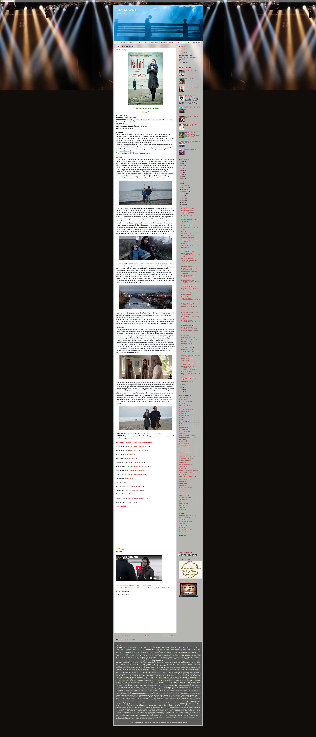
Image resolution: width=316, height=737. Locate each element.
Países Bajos (121, 702)
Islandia (149, 692)
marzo (183, 204)
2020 (181, 174)
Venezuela (167, 715)
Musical (125, 698)
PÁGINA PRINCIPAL (121, 42)
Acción (174, 647)
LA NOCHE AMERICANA (185, 461)
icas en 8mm (135, 486)
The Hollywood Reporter (136, 498)
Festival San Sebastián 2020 (128, 680)
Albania (134, 649)
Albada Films (128, 649)
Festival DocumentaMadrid (131, 674)
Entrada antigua (169, 636)
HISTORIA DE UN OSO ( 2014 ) (189, 219)
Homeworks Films (129, 690)
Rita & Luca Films (119, 709)
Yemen (122, 718)
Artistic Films (174, 651)
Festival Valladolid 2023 (126, 685)
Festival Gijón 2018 (147, 675)
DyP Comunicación (171, 661)
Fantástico (123, 666)
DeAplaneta (171, 658)
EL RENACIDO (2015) (187, 371)
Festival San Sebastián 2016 (141, 679)
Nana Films (131, 698)
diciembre (184, 185)
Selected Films (196, 709)
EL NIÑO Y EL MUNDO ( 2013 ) (189, 312)
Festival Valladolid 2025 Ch (184, 685)
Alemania (140, 649)
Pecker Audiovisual (181, 702)
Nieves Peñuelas (157, 698)
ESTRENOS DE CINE (184, 445)
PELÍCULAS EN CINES (151, 42)
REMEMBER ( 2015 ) (186, 266)
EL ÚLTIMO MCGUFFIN (185, 498)
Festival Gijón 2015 (194, 674)
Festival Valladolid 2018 (167, 684)
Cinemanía (136, 462)
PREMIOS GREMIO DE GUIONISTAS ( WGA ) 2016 (189, 328)
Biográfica (146, 654)
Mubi (198, 696)
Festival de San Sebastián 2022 (151, 672)
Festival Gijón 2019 (159, 675)
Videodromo (129, 478)
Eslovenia (129, 664)
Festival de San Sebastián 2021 (131, 672)
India (151, 690)
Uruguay (149, 715)
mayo (183, 200)
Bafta (168, 652)
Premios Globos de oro (137, 705)
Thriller (163, 714)
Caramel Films (125, 587)
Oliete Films (151, 700)
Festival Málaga (126, 677)
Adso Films (181, 647)
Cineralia (132, 494)
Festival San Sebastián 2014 (190, 677)
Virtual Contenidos (139, 717)
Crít (130, 486)
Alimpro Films (159, 649)
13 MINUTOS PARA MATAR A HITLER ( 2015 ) (189, 261)
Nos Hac (138, 450)
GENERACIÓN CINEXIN (185, 451)
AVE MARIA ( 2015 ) (186, 233)
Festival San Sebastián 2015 (123, 679)
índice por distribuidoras (182, 690)
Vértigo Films (119, 717)
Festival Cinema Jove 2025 (164, 670)
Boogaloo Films (160, 654)
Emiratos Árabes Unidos (174, 662)
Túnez (191, 714)
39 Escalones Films (132, 647)
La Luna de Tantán (161, 693)
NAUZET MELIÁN (183, 525)
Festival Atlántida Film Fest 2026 (166, 669)
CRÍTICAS (140, 42)
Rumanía (147, 709)
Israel (155, 692)
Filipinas (141, 687)
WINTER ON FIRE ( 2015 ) (188, 237)
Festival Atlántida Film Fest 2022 (188, 667)
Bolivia (153, 654)
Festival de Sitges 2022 (188, 672)
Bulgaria (117, 655)
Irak (123, 692)
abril (183, 202)
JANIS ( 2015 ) (185, 264)
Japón (167, 692)
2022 (181, 170)
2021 (181, 172)
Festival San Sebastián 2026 (182, 680)
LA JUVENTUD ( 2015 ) (187, 358)
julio (183, 196)
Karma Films (180, 692)
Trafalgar (178, 714)
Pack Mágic (187, 700)
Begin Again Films (186, 652)
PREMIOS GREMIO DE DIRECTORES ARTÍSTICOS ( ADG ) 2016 (189, 378)
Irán (167, 587)
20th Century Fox (120, 647)
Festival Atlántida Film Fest (154, 666)
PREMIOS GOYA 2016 (187, 349)
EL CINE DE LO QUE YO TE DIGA (187, 437)
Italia (161, 692)
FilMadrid (153, 687)
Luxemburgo (143, 695)
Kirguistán (198, 692)
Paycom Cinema (171, 702)
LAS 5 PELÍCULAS (183, 463)
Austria (129, 652)
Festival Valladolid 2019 (182, 684)
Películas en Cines (121, 704)
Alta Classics (166, 649)
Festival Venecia (122, 687)
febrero (184, 206)
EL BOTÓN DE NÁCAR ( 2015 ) (189, 330)
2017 (181, 181)
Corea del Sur (190, 657)
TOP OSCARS (182, 486)
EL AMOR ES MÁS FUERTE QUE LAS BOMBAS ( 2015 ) (190, 269)
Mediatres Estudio (151, 696)
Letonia (197, 693)
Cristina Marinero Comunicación (130, 658)
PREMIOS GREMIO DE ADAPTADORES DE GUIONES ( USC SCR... (190, 281)
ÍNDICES (131, 42)
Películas (170, 587)
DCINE (180, 423)
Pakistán (130, 702)
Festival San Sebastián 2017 (159, 679)
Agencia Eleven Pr (120, 649)
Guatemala (192, 689)
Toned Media (171, 714)
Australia (122, 652)
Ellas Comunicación (151, 662)
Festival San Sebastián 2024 (147, 680)
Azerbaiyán (157, 652)
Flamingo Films (195, 687)
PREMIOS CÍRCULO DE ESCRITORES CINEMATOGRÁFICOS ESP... (189, 368)
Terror (156, 714)
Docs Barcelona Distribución (136, 661)
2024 (181, 165)
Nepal (144, 698)
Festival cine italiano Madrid (122, 671)
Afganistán (198, 647)
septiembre (185, 191)
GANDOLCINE (182, 449)
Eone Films (190, 662)
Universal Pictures (138, 715)
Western (191, 717)
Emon (183, 662)
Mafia (174, 695)
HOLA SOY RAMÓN (184, 455)
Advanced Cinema (191, 647)
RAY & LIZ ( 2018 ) (190, 78)
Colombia (136, 657)
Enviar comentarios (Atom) (130, 639)
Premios (182, 704)
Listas (122, 695)
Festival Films (171, 674)
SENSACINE (182, 527)
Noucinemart (186, 698)
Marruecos (122, 696)
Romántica (127, 709)
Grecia (179, 689)
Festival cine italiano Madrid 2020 (137, 671)
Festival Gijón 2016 (121, 675)
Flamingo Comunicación (185, 687)
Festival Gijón (182, 674)
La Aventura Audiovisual (138, 693)
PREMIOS (188, 42)
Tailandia (181, 712)
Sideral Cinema (151, 710)
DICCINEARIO (182, 433)
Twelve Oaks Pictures (120, 715)
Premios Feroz (196, 704)
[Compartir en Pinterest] (150, 585)
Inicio (147, 636)
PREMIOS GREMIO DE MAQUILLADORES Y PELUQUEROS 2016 (187, 277)
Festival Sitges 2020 (151, 682)
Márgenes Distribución (190, 695)
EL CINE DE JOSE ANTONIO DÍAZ (188, 435)
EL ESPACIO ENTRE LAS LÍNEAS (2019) (192, 125)
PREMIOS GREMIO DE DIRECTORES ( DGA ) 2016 (189, 346)
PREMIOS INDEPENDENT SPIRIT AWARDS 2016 (190, 216)
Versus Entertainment (184, 715)
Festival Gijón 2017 (134, 675)
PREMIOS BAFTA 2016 (187, 325)
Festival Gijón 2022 (181, 675)
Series (127, 710)
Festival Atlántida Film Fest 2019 (137, 667)
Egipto (184, 661)
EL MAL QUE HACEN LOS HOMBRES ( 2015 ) (188, 304)
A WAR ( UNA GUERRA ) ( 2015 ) (190, 245)
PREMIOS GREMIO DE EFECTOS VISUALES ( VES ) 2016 (190, 363)
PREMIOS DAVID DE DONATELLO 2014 (190, 96)
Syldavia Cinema (172, 712)
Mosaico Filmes (184, 696)
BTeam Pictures (194, 654)
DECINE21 (181, 425)
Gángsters (144, 689)
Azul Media (163, 652)
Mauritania (136, 696)
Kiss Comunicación (121, 693)
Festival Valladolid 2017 (152, 684)
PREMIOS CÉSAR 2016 (187, 225)
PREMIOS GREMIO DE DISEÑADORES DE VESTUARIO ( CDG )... (190, 255)
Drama (131, 587)
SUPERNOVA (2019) (190, 70)
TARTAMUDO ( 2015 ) (187, 221)
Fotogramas (131, 458)
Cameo (134, 655)
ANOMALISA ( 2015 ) (186, 314)
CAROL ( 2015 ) (185, 361)
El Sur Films (190, 661)
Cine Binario (193, 655)
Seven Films (133, 710)
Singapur (159, 710)
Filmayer (165, 687)
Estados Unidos (146, 664)
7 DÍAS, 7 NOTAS (183, 397)
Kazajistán (189, 692)
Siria (164, 710)
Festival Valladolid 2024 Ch (155, 685)
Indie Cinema (196, 690)
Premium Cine (184, 705)
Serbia (121, 710)
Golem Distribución (160, 689)
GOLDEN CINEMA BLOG (185, 453)
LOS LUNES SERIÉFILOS (185, 464)
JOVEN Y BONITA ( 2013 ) (192, 87)
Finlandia (176, 687)
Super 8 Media (140, 712)
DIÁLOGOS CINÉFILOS (185, 431)
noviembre (185, 187)
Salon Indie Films (162, 709)
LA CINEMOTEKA (183, 503)
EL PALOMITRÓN (183, 441)
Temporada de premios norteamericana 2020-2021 (138, 714)
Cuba (156, 658)
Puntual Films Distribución (128, 707)
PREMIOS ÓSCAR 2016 (187, 208)
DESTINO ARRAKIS (184, 429)
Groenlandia (186, 688)
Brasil (185, 654)
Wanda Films (168, 717)
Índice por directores (171, 690)
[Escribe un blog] (145, 585)
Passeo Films (162, 702)
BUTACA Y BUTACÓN (184, 405)
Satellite (170, 709)
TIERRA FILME (182, 482)
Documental (147, 661)
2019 (181, 176)
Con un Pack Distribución (162, 657)
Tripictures (184, 714)
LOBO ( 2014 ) (185, 243)
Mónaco (172, 696)
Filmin (169, 687)
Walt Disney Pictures (157, 717)
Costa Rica (120, 658)
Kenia (193, 692)
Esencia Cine (131, 454)
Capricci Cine (148, 655)
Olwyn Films (158, 699)
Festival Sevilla (195, 680)
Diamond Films (181, 658)
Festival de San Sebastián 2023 (171, 672)
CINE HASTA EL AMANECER (186, 409)
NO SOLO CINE (183, 468)
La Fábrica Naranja (152, 693)
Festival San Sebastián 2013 (173, 677)
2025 (181, 163)
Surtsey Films (161, 712)
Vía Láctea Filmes (129, 717)
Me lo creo (142, 696)
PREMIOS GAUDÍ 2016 (187, 382)
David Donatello (162, 658)
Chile (169, 655)
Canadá (140, 655)
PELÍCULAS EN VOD (167, 42)
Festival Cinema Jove (151, 671)
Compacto (152, 657)
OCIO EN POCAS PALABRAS (186, 472)
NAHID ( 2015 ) (185, 335)
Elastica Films (126, 662)
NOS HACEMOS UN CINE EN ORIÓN (188, 470)
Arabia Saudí (138, 651)
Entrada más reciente (123, 636)
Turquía (196, 714)
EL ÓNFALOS (182, 439)
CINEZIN (181, 419)
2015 (181, 387)
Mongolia (177, 696)
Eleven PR (143, 662)
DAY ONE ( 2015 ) (186, 231)
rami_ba (169, 722)
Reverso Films (183, 707)
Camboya (130, 655)
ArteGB (167, 651)
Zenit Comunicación (143, 718)
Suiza (125, 712)
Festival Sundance (163, 682)
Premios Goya (152, 705)
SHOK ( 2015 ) (185, 223)
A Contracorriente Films (145, 647)
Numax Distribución (133, 700)
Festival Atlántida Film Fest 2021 (172, 667)
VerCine (174, 715)
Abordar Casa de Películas (162, 647)
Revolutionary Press (192, 707)
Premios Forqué (123, 705)
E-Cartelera (135, 490)
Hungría (144, 690)
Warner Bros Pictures (180, 717)
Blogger (185, 722)
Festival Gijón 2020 (170, 675)
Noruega (177, 698)
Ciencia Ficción (184, 655)
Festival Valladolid (147, 587)
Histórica (122, 690)
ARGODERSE (182, 403)
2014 (181, 389)
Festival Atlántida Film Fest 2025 (150, 669)
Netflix (149, 698)
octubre (184, 189)
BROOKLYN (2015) (186, 294)
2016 (181, 183)
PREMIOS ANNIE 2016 (187, 343)
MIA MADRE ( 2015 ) (186, 341)
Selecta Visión (186, 709)
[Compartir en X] (147, 585)
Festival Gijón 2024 (190, 675)
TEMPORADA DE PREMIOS (186, 529)
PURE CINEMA (182, 474)
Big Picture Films (139, 654)
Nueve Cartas (124, 700)
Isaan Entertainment (142, 692)
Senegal (117, 710)
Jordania (173, 692)
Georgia (151, 689)
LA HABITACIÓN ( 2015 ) (187, 292)
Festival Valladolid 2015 (159, 587)
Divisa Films (125, 661)
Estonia (156, 664)
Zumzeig (150, 718)
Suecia (119, 712)
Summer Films (132, 712)
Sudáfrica (198, 710)
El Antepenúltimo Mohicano (138, 466)
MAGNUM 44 (182, 507)
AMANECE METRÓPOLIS (185, 401)
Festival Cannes (138, 587)
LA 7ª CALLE (182, 501)
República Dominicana (173, 707)
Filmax (158, 687)
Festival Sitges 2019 (137, 682)
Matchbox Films (129, 696)
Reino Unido (139, 707)
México (158, 696)
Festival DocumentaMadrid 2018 (145, 674)
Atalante (180, 651)
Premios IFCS (163, 705)
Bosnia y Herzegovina (177, 654)
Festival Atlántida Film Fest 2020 (154, 667)
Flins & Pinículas (119, 689)
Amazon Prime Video (176, 649)
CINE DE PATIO (183, 407)
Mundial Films (118, 698)
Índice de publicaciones (159, 690)
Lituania (128, 695)
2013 (181, 391)
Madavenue (159, 695)
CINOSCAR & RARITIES (185, 421)
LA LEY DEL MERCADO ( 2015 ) (189, 339)
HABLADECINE (183, 500)
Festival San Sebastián (156, 677)
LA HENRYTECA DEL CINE (186, 459)
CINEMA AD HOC (183, 413)
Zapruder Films (135, 718)
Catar (165, 655)
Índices (190, 690)
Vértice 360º (194, 715)
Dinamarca (190, 658)
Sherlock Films (141, 710)
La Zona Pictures (183, 693)
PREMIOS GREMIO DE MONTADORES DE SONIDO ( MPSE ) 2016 (189, 212)
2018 (181, 178)
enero (183, 384)
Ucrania (129, 715)
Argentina (160, 651)
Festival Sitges (123, 682)
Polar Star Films (160, 704)
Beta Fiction (124, 654)
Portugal (174, 704)
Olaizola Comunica (143, 699)
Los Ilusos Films (135, 695)
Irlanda (133, 692)
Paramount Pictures (151, 702)
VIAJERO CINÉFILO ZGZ (185, 487)
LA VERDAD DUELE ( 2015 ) (188, 337)
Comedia (143, 657)
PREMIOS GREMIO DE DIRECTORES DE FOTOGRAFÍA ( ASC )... (190, 322)
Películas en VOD (135, 704)
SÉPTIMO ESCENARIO (185, 480)
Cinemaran (123, 657)
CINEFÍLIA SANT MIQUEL (185, 411)
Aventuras (149, 652)
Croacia (150, 658)
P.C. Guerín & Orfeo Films (177, 699)
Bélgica (195, 652)
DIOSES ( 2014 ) (185, 296)
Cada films (124, 655)
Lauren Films (191, 693)
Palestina (136, 702)
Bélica (117, 654)
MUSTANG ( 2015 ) (186, 247)
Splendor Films (190, 710)
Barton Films (176, 652)
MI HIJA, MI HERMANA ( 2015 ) (189, 258)
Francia (136, 689)
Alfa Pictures (150, 649)
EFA (178, 661)
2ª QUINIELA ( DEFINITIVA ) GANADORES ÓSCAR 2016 (189, 250)
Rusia (154, 709)
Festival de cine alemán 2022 (188, 670)
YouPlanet (127, 718)
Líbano (117, 695)
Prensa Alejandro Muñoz (194, 705)
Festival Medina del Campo (141, 677)
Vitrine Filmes (147, 717)
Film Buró (147, 687)
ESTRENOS (196, 42)
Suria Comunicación (151, 712)
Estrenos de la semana (166, 664)
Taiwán (186, 712)
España (135, 664)
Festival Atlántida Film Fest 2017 (191, 666)
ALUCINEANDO (183, 399)
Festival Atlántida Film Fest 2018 (122, 667)
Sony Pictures (180, 710)
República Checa (163, 707)
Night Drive (164, 698)
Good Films (172, 689)
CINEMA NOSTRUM (184, 415)
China (175, 655)
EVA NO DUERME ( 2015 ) (188, 333)
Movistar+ (192, 696)
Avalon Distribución (139, 652)
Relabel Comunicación (151, 707)
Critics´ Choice (142, 658)
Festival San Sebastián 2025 (165, 680)
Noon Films (171, 698)
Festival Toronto (177, 682)
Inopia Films (118, 692)
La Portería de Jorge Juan (172, 693)
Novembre (193, 698)
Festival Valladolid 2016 (137, 684)
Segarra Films (177, 709)
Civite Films (130, 657)
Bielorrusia (131, 654)
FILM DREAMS (126, 9)
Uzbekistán (155, 715)
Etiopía (188, 664)
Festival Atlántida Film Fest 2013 (174, 666)
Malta (183, 695)
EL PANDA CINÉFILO (184, 443)
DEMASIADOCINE (183, 427)
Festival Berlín (179, 669)
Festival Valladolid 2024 (140, 685)
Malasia (178, 695)
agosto (184, 193)
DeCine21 (119, 482)
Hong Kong (137, 690)
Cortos (198, 657)
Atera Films (186, 651)
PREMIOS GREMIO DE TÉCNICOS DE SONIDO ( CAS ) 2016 (190, 285)
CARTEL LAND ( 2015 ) (187, 235)
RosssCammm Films (138, 709)
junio (183, 198)
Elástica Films (135, 662)
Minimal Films (166, 696)
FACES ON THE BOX (184, 447)
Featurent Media (131, 666)
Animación (191, 649)
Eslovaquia (122, 664)
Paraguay (142, 702)
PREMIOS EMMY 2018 (191, 149)
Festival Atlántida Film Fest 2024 (134, 669)
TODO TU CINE (183, 484)
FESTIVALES (179, 42)
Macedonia (152, 695)
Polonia (167, 704)
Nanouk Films (138, 698)
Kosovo (129, 693)
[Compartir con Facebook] (148, 585)
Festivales (134, 687)
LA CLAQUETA (182, 505)
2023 (181, 168)
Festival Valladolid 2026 (195, 685)
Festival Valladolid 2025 (170, 685)
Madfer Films (168, 695)
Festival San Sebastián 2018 (177, 679)
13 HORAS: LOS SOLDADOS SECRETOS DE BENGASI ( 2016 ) (190, 300)
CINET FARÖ (182, 417)
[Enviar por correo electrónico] (144, 585)
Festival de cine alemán (176, 670)
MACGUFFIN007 (183, 466)
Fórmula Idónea (129, 688)
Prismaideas (118, 707)
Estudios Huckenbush (180, 664)
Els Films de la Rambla (163, 662)
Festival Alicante (140, 666)
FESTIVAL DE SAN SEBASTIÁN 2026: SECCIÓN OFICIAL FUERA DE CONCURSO (192, 135)
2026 (181, 161)
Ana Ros (184, 649)
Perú (145, 704)
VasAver (161, 715)
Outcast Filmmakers (167, 699)
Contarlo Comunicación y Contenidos (177, 657)
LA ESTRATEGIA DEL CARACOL (187, 457)
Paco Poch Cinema (196, 700)
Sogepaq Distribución (170, 710)
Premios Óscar (172, 705)
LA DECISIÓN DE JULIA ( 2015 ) (189, 307)
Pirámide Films (151, 704)
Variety (130, 502)
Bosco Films (167, 654)
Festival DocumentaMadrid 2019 (159, 674)
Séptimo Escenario (138, 446)
